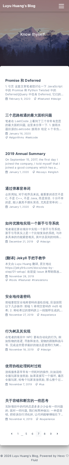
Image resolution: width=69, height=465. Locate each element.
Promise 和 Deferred (23, 80)
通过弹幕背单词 (17, 188)
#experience (48, 314)
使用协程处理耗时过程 (23, 366)
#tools (40, 206)
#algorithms (16, 137)
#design (56, 98)
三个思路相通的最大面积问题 (28, 115)
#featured (44, 98)
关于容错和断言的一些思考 (26, 400)
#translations (40, 279)
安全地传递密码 (17, 296)
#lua (41, 384)
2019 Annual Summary (25, 154)
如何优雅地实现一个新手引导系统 (32, 223)
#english (53, 171)
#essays (41, 171)
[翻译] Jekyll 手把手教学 (25, 258)
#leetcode (31, 137)
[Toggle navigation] (61, 5)
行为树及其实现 (17, 331)
